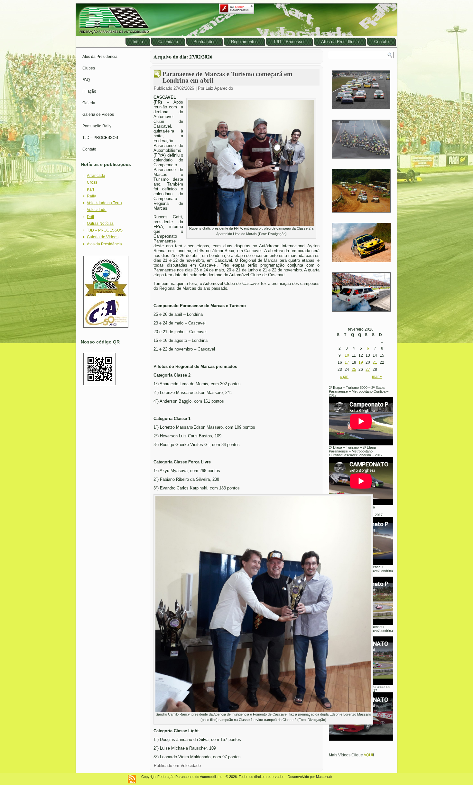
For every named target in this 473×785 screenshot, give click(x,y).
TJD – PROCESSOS (100, 137)
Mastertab (324, 777)
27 (368, 369)
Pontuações (204, 41)
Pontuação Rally (96, 126)
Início (138, 41)
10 (347, 355)
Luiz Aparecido (219, 88)
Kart (90, 189)
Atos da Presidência (340, 41)
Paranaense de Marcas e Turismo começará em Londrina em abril (227, 77)
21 (375, 362)
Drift (90, 217)
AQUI (368, 755)
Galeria (88, 103)
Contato (381, 41)
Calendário (168, 41)
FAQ (86, 80)
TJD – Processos (289, 41)
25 (354, 369)
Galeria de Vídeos (98, 114)
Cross (92, 182)
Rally (91, 196)
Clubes (88, 68)
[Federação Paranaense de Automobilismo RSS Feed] (132, 779)
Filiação (89, 91)
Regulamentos (244, 41)
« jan (344, 376)
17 (347, 362)
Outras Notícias (100, 223)
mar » (377, 376)
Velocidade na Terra (104, 203)
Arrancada (96, 175)
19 (360, 362)
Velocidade (97, 209)
